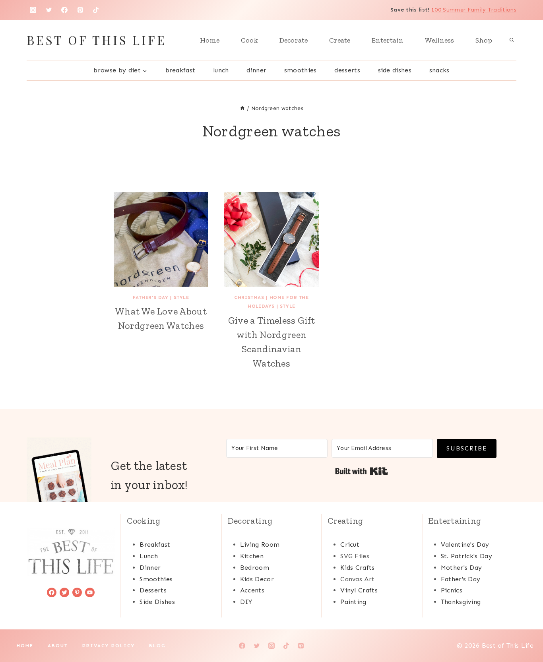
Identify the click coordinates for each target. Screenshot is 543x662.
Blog (157, 645)
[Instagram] (33, 10)
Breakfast (180, 70)
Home (209, 40)
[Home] (242, 108)
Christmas (249, 297)
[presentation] (161, 239)
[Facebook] (64, 10)
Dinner (256, 70)
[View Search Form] (511, 40)
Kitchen (252, 556)
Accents (252, 590)
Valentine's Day (465, 544)
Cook (249, 40)
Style (181, 297)
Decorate (293, 40)
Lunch (221, 70)
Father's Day (150, 297)
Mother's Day (461, 567)
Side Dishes (395, 70)
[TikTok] (95, 10)
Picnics (451, 590)
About (58, 645)
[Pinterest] (80, 10)
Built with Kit (361, 471)
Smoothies (300, 70)
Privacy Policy (108, 645)
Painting (353, 602)
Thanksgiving (461, 602)
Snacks (439, 70)
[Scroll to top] (524, 631)
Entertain (387, 40)
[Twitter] (49, 10)
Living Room (260, 544)
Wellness (439, 40)
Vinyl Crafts (359, 590)
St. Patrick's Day (466, 556)
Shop (483, 40)
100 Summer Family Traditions (473, 9)
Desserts (347, 70)
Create (339, 40)
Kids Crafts (357, 567)
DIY (246, 602)
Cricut (349, 544)
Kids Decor (257, 579)
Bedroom (254, 567)
